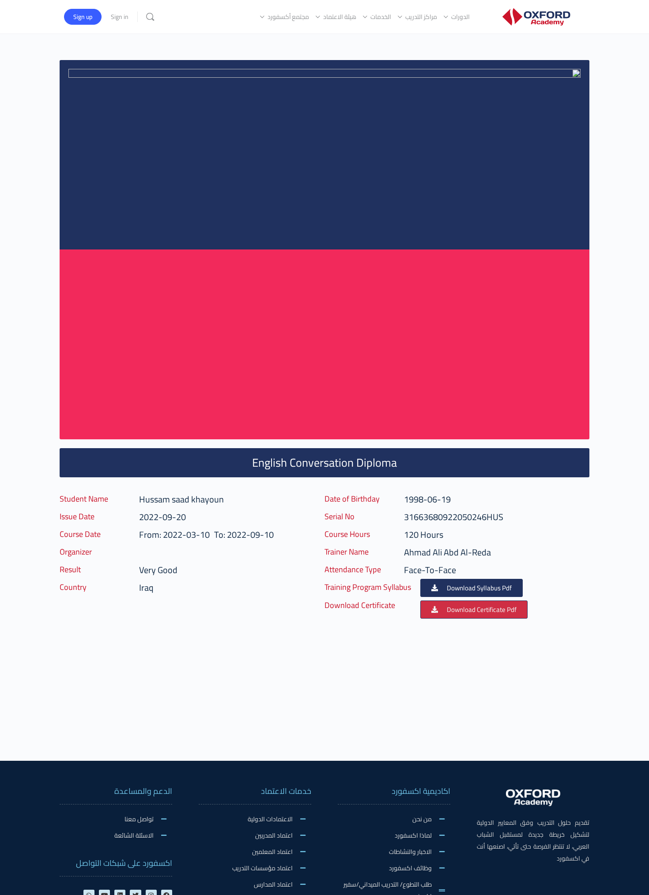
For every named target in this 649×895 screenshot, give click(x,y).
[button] (471, 588)
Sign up (82, 17)
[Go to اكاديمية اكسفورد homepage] (536, 16)
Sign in (119, 17)
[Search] (150, 16)
